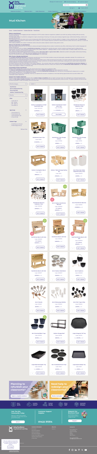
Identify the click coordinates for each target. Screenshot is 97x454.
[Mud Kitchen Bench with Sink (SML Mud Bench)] (78, 227)
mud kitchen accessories (34, 48)
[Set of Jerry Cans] (78, 160)
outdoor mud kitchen (46, 70)
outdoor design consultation (41, 78)
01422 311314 (45, 421)
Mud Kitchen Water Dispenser (71, 64)
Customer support (83, 1)
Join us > (18, 421)
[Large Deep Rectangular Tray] (38, 354)
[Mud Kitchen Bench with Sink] (38, 261)
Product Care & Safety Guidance (38, 435)
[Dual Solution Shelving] (58, 323)
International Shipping (36, 433)
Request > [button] (74, 420)
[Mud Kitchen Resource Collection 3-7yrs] (38, 192)
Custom (33, 83)
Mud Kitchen (13, 86)
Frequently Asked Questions (37, 436)
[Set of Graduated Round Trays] (58, 354)
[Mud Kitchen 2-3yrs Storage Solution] (58, 127)
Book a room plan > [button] (57, 396)
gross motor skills (54, 51)
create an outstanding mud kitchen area (20, 70)
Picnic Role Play (14, 90)
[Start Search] (86, 5)
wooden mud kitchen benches (18, 57)
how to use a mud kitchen (32, 54)
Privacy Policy (34, 438)
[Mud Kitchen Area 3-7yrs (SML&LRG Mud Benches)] (38, 127)
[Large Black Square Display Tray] (78, 354)
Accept (11, 447)
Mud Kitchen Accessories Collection (76, 63)
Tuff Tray (83, 64)
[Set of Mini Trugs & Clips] (78, 292)
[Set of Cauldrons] (78, 261)
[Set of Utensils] (38, 292)
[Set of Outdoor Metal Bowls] (58, 261)
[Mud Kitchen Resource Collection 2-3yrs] (78, 95)
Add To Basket (40, 114)
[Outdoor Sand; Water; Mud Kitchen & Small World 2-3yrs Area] (38, 95)
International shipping (71, 1)
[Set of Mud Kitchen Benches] (58, 192)
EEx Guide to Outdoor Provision (22, 79)
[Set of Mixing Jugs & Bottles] (58, 292)
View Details (59, 114)
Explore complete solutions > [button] (20, 396)
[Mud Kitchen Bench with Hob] (38, 227)
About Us (53, 428)
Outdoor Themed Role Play (16, 92)
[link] (69, 449)
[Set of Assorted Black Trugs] (38, 323)
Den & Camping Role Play (16, 88)
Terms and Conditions (36, 430)
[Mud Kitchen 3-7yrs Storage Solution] (78, 127)
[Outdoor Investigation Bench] (38, 160)
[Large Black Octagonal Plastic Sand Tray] (78, 323)
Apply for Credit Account (56, 1)
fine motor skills (44, 51)
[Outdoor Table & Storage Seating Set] (58, 160)
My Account (34, 428)
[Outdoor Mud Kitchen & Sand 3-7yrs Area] (58, 95)
